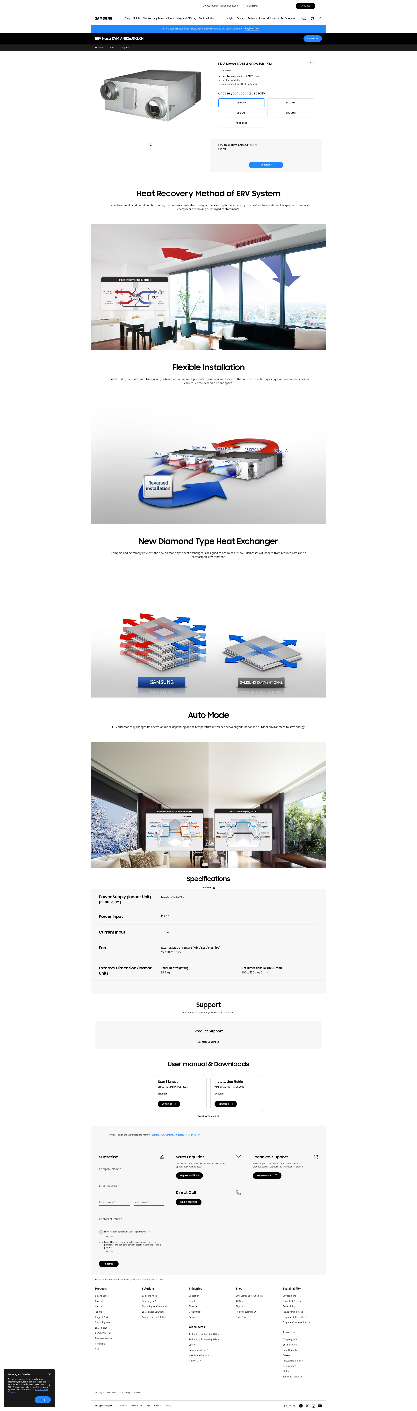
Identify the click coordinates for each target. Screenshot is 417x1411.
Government (195, 1311)
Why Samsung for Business (249, 1296)
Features (99, 47)
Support (126, 47)
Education (194, 1296)
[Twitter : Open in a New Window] (307, 1406)
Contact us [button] (312, 38)
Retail (192, 1301)
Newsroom (288, 1366)
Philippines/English (103, 1405)
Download (207, 887)
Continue (305, 5)
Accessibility (289, 1306)
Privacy (157, 1405)
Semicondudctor (197, 1350)
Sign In (239, 1306)
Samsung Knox (149, 1296)
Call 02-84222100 (189, 1202)
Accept (42, 1399)
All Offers (240, 1301)
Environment (289, 1296)
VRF (97, 1349)
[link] (312, 18)
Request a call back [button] (189, 1175)
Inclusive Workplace (293, 1311)
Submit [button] (109, 1263)
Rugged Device (102, 1317)
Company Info (290, 1339)
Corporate (194, 1317)
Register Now (252, 28)
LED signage (101, 1327)
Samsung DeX (149, 1301)
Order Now (241, 1317)
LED (191, 1344)
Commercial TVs (103, 1333)
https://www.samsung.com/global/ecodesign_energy (177, 1135)
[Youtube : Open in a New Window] (320, 1406)
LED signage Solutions (153, 1311)
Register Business (245, 1311)
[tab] (151, 145)
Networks (194, 1360)
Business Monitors (104, 1338)
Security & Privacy (292, 1301)
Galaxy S (99, 1306)
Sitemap (168, 1405)
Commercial (101, 1343)
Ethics (286, 1371)
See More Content (207, 1042)
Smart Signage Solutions (154, 1306)
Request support (265, 1175)
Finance (193, 1306)
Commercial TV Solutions (154, 1317)
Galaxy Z (99, 1301)
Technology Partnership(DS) (203, 1339)
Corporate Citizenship (294, 1317)
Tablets (98, 1311)
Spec (112, 47)
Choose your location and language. (220, 5)
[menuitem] (128, 18)
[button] (304, 18)
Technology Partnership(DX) (203, 1334)
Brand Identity (290, 1350)
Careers (286, 1355)
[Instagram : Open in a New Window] (314, 1406)
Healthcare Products (199, 1355)
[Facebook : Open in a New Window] (301, 1406)
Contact (123, 1405)
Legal (148, 1405)
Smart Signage (102, 1322)
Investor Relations (292, 1360)
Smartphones (101, 1296)
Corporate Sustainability (295, 1322)
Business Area (290, 1344)
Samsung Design (291, 1376)
